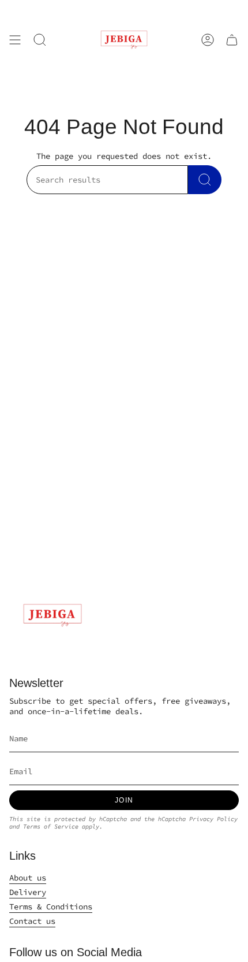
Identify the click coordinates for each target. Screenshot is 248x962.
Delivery (27, 892)
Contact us (32, 921)
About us (27, 877)
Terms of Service (50, 826)
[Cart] (232, 40)
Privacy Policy (213, 819)
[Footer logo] (52, 615)
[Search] (204, 179)
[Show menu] (15, 40)
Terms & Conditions (50, 906)
